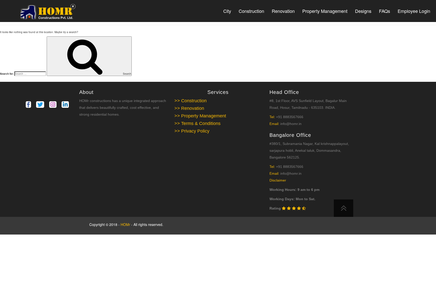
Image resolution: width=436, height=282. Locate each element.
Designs (363, 11)
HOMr (126, 224)
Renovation (283, 11)
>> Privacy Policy (191, 131)
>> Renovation (189, 108)
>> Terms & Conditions (197, 123)
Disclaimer (277, 180)
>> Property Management (200, 115)
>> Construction (190, 100)
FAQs (384, 11)
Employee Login (414, 11)
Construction (251, 11)
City (227, 11)
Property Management (324, 11)
